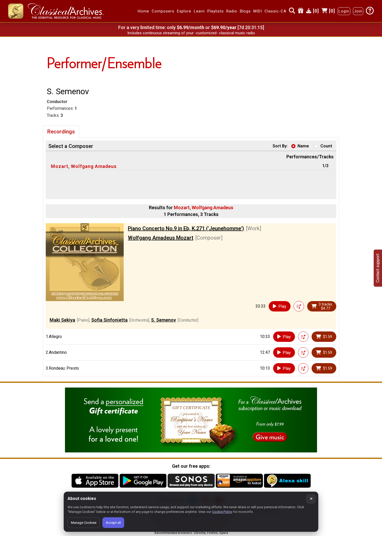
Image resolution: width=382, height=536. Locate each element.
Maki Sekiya (62, 320)
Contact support (377, 268)
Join (358, 11)
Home (143, 11)
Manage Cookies (83, 523)
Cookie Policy (222, 512)
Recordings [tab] (61, 131)
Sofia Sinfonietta (109, 320)
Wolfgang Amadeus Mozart (160, 238)
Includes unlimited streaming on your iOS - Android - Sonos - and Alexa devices (191, 33)
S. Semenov (163, 320)
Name (303, 146)
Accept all (113, 523)
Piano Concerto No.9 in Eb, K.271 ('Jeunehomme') (186, 228)
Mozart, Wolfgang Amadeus (84, 166)
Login (344, 11)
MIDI (257, 11)
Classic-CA (275, 11)
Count (326, 146)
